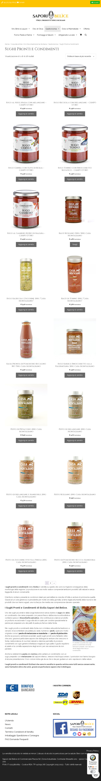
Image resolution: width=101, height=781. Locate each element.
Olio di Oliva (38, 29)
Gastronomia (51, 29)
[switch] (92, 771)
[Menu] (97, 754)
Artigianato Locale (67, 35)
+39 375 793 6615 (9, 2)
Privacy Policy (92, 751)
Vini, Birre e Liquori (19, 29)
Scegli (74, 244)
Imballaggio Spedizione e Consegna (22, 735)
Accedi (96, 2)
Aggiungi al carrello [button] (26, 114)
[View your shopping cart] (81, 35)
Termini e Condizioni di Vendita (19, 732)
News (8, 724)
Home (7, 44)
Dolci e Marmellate (70, 29)
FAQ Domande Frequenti (16, 739)
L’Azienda (9, 720)
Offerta (87, 29)
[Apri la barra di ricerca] (85, 35)
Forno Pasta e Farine (23, 35)
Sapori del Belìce (9, 759)
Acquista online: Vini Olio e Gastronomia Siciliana (29, 44)
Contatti (22, 2)
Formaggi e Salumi (45, 35)
